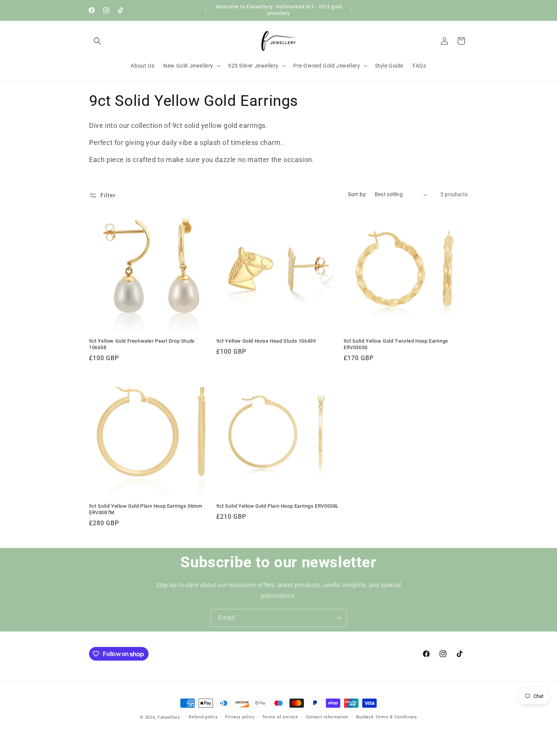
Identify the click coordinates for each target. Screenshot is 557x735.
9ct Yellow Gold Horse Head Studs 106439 (266, 341)
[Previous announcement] (205, 10)
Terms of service (280, 717)
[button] (97, 41)
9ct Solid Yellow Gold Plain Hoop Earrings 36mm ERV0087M (145, 509)
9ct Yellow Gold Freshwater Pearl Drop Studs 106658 (142, 344)
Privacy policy (240, 717)
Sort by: (357, 194)
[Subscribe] (338, 618)
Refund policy (203, 717)
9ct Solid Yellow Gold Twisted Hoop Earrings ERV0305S (396, 344)
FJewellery (169, 717)
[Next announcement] (351, 10)
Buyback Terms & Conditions (386, 717)
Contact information (327, 717)
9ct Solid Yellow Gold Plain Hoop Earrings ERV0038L (277, 506)
